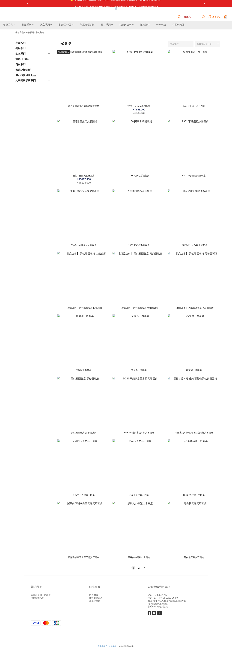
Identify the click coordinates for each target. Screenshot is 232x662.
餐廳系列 (26, 24)
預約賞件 (145, 24)
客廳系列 (8, 24)
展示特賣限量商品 (25, 75)
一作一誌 (161, 24)
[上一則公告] (27, 3)
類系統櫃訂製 (87, 24)
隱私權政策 (102, 646)
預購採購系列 (37, 598)
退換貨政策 (94, 600)
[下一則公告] (204, 3)
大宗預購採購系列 (25, 80)
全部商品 (19, 32)
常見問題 (93, 595)
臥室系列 (45, 24)
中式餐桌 (40, 32)
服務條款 (112, 646)
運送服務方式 (95, 598)
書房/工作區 (64, 24)
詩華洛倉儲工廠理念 (41, 595)
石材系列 (106, 24)
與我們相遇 (178, 24)
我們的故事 (125, 24)
